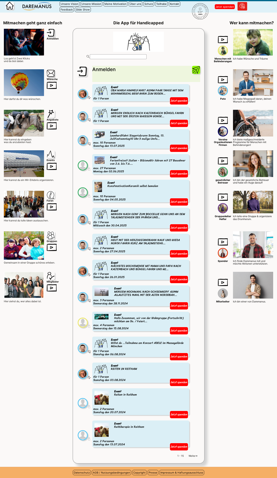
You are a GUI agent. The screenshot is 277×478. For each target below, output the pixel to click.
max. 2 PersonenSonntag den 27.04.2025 (136, 244)
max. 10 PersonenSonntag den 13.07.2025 (128, 139)
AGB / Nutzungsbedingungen (111, 472)
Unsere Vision (69, 3)
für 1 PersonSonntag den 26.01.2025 (137, 270)
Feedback (67, 9)
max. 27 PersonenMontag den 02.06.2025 (139, 164)
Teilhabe (161, 3)
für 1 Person (138, 93)
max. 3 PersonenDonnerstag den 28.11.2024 (135, 296)
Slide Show (83, 9)
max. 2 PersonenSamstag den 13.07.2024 (118, 434)
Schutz (148, 3)
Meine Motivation (115, 3)
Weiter (192, 455)
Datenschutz (82, 472)
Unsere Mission (91, 3)
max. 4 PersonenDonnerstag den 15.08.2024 (138, 322)
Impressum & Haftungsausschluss (181, 472)
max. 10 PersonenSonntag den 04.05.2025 (125, 191)
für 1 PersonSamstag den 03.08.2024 (115, 373)
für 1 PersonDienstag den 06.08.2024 (138, 347)
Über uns (135, 3)
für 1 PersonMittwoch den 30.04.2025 (139, 218)
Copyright (139, 472)
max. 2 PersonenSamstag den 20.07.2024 (115, 402)
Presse (153, 472)
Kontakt (174, 3)
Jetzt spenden (225, 6)
